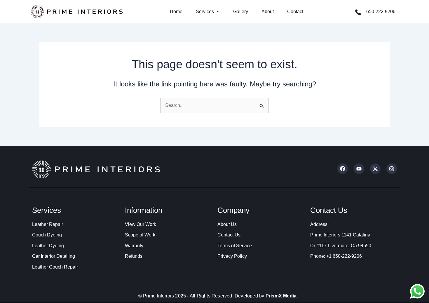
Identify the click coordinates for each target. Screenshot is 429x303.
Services (205, 11)
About (267, 11)
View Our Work (140, 224)
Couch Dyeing (47, 234)
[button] (217, 11)
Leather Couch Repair (55, 266)
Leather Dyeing (48, 245)
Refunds (133, 256)
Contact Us (228, 234)
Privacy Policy (232, 256)
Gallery (240, 11)
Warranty (134, 245)
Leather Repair (47, 224)
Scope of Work (140, 234)
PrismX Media (281, 295)
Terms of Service (234, 245)
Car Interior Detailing (53, 256)
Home (176, 11)
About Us (227, 224)
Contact (295, 11)
